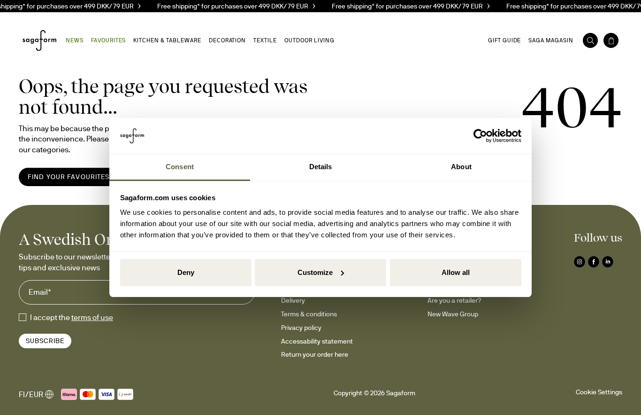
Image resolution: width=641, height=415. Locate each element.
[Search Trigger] (590, 40)
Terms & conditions (309, 314)
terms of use (92, 317)
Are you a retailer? (454, 300)
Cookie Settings (599, 392)
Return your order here (314, 354)
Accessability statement (317, 341)
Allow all (456, 272)
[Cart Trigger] (610, 40)
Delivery (293, 300)
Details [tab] (320, 167)
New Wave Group (452, 314)
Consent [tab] (180, 167)
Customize (315, 272)
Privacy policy (301, 327)
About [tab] (461, 167)
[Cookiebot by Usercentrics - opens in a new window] (480, 136)
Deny (185, 272)
